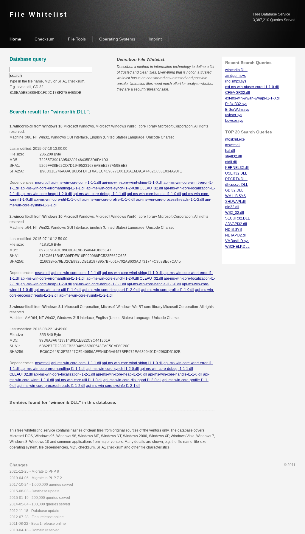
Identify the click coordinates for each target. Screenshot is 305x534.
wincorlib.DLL (236, 70)
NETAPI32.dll (236, 235)
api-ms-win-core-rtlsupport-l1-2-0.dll (111, 290)
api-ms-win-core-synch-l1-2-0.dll (112, 188)
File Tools (77, 39)
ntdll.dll (231, 162)
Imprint (155, 39)
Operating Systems (117, 39)
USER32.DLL (236, 173)
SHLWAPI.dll (235, 202)
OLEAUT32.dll (151, 188)
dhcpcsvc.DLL (236, 185)
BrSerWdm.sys (237, 110)
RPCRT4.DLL (236, 179)
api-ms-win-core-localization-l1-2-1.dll (64, 374)
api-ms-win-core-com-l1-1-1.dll (76, 182)
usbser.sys (233, 115)
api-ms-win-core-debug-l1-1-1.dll (99, 194)
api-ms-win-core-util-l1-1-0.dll (57, 199)
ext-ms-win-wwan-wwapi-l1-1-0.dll (253, 98)
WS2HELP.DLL (237, 247)
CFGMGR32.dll (237, 93)
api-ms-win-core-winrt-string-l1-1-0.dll (132, 182)
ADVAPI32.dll (236, 224)
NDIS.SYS (233, 230)
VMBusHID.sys (237, 241)
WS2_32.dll (234, 213)
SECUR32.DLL (237, 218)
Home (15, 39)
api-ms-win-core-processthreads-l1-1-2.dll (170, 199)
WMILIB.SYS (235, 196)
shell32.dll (233, 156)
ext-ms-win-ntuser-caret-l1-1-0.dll (252, 87)
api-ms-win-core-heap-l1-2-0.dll (46, 194)
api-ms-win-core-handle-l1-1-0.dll (154, 194)
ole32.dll (232, 207)
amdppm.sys (235, 76)
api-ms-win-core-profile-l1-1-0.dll (108, 199)
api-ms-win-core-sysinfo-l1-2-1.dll (86, 295)
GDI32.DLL (234, 190)
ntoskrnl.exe (235, 139)
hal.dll (230, 151)
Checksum (45, 39)
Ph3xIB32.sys (236, 104)
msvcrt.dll (42, 182)
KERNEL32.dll (237, 168)
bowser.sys (234, 121)
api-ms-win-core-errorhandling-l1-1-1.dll (53, 188)
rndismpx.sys (235, 81)
